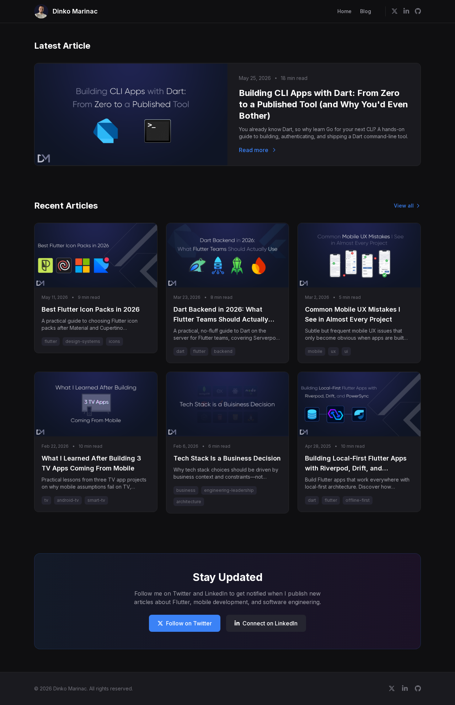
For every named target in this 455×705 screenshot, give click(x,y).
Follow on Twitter (189, 623)
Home (344, 11)
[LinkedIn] (406, 11)
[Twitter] (394, 11)
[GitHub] (418, 11)
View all (404, 206)
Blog (365, 11)
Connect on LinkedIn (270, 623)
